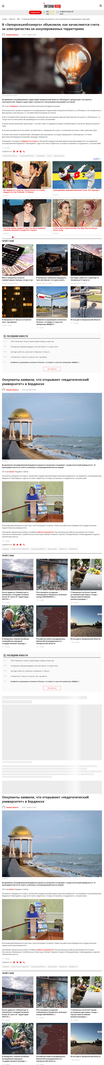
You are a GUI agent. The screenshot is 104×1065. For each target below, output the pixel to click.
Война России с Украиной (20, 549)
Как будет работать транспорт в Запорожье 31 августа (85, 279)
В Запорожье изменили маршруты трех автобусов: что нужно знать (51, 279)
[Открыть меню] (3, 6)
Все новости (52, 369)
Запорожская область (10, 156)
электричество (59, 156)
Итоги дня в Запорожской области (85, 320)
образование (52, 549)
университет (73, 549)
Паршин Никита (12, 35)
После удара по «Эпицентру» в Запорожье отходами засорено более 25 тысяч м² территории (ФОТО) (15, 595)
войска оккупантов (45, 532)
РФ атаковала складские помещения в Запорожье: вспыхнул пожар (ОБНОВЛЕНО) (51, 594)
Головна (4, 19)
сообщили (13, 106)
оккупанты (62, 549)
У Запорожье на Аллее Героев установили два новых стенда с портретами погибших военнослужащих (84, 595)
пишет (12, 472)
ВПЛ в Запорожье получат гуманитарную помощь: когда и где (17, 279)
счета (49, 156)
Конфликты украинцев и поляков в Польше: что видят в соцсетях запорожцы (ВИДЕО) (51, 322)
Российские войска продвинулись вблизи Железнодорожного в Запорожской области (50, 641)
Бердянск (6, 549)
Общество (12, 19)
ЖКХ (18, 19)
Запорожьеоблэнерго (27, 156)
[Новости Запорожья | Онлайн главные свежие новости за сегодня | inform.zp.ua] (52, 6)
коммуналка (41, 156)
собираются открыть (30, 141)
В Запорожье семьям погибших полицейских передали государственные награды (15, 641)
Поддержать (35, 12)
